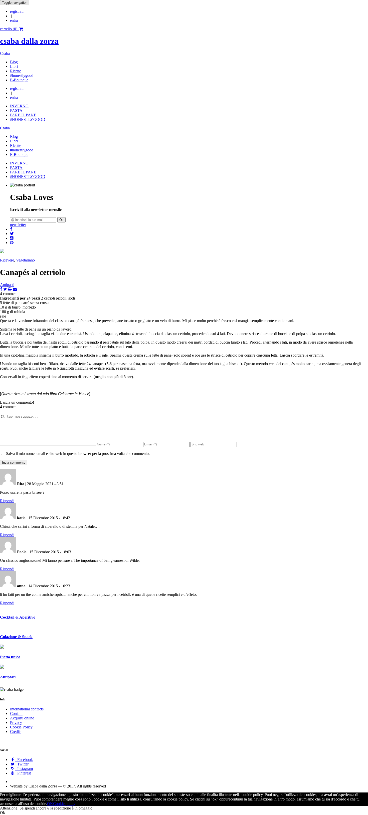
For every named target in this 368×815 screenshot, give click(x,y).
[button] (11, 229)
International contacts (27, 709)
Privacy (16, 722)
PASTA (16, 110)
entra (14, 20)
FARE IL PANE (23, 115)
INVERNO (19, 106)
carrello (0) (9, 29)
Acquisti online (22, 718)
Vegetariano (25, 260)
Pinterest (23, 773)
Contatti (16, 713)
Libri (14, 66)
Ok (61, 220)
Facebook (24, 759)
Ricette (15, 71)
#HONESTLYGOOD (27, 119)
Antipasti (7, 285)
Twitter (22, 764)
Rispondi (7, 501)
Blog (14, 62)
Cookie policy (64, 803)
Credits (15, 731)
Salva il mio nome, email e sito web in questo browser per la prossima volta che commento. (78, 453)
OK (50, 803)
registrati (17, 11)
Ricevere (7, 260)
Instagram (24, 768)
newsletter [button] (18, 224)
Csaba (5, 53)
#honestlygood (21, 75)
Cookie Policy (21, 727)
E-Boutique (19, 80)
